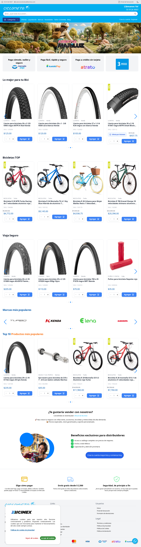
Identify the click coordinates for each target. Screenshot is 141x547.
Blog (69, 20)
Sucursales (55, 513)
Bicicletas (8, 198)
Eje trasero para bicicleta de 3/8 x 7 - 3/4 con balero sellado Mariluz (52, 379)
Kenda (14, 121)
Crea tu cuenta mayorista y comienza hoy (104, 455)
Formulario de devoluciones (105, 513)
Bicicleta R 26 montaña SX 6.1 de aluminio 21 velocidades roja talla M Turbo (122, 380)
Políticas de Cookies (103, 528)
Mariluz (57, 375)
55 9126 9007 (132, 9)
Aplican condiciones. (70, 490)
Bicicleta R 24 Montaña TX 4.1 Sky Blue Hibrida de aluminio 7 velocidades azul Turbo (53, 203)
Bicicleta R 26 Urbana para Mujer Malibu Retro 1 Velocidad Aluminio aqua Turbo (87, 203)
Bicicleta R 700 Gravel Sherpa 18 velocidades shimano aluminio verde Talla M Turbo (122, 203)
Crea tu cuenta (124, 19)
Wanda (83, 276)
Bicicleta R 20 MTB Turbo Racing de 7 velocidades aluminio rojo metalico (18, 203)
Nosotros (54, 511)
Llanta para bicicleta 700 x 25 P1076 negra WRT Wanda (85, 280)
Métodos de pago (57, 532)
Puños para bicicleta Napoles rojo (122, 279)
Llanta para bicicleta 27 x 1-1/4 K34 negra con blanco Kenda (86, 124)
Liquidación (32, 20)
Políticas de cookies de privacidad (22, 530)
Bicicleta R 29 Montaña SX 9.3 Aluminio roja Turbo (86, 379)
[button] (138, 38)
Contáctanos (55, 516)
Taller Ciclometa (60, 20)
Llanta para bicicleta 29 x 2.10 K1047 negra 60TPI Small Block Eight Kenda (121, 125)
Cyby (123, 276)
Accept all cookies (47, 538)
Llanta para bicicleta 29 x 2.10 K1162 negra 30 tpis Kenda (17, 379)
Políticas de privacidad (104, 526)
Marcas (40, 20)
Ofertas (24, 20)
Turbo (15, 198)
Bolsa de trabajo (57, 534)
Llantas (7, 121)
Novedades (49, 20)
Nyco (48, 276)
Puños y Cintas (113, 276)
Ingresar (134, 19)
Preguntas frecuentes (58, 529)
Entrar (99, 508)
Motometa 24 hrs (57, 524)
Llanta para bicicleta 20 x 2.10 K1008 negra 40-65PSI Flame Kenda (17, 281)
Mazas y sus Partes (45, 375)
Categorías (11, 20)
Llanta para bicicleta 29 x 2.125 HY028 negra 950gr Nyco (51, 280)
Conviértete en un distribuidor (61, 527)
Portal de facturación (103, 511)
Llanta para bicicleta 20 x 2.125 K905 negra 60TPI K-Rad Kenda (17, 124)
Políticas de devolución (104, 531)
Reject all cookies (32, 538)
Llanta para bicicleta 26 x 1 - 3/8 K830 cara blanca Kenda (52, 124)
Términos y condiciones (104, 523)
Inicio (53, 508)
